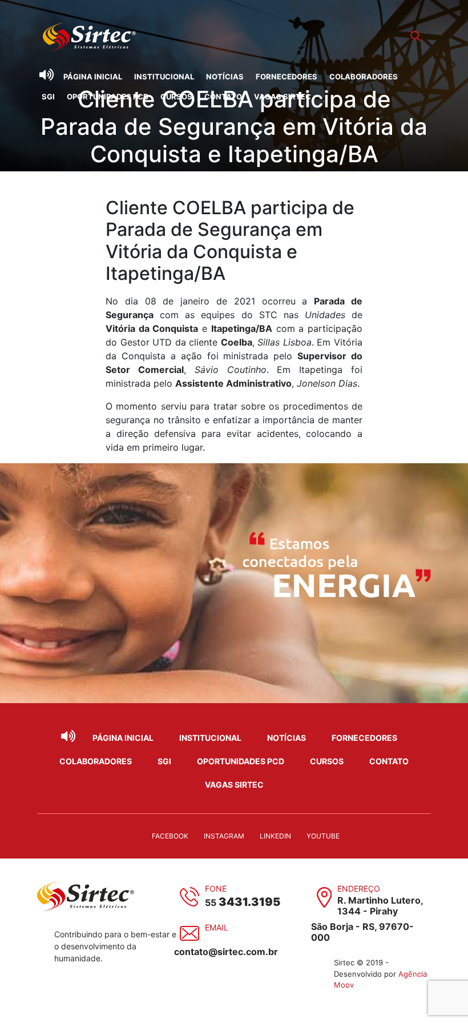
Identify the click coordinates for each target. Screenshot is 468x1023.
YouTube (323, 836)
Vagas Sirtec (282, 96)
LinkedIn (275, 836)
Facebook (170, 836)
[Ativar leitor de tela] (46, 75)
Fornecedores (286, 76)
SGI (48, 96)
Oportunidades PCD (107, 96)
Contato (223, 96)
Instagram (224, 836)
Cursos (176, 96)
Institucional (164, 76)
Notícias (225, 76)
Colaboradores (363, 76)
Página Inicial (92, 76)
